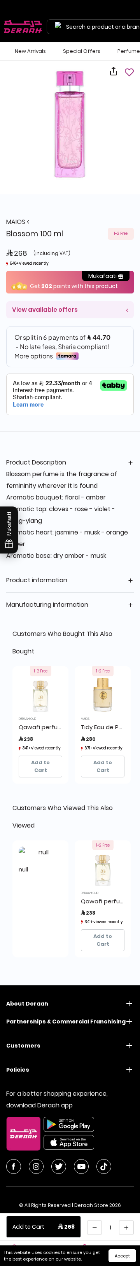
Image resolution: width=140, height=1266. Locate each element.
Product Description (36, 462)
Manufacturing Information (47, 604)
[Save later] (129, 72)
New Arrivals (30, 51)
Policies (17, 1070)
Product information (36, 580)
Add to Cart (40, 766)
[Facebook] (13, 1166)
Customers (23, 1045)
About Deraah (27, 1004)
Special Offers (81, 51)
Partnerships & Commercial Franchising (66, 1021)
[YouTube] (81, 1166)
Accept (122, 1256)
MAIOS (16, 221)
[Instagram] (36, 1166)
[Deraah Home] (23, 26)
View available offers (45, 310)
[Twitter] (58, 1166)
